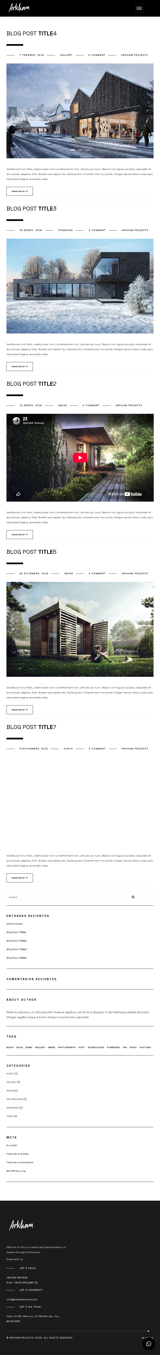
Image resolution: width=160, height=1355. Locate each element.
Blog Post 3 (16, 949)
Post (82, 1047)
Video (133, 1047)
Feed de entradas (17, 1153)
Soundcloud (96, 1047)
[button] (72, 149)
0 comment (97, 55)
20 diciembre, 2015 (34, 573)
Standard (65, 230)
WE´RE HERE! (13, 1321)
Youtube (145, 1047)
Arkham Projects (134, 55)
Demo (28, 1047)
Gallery (66, 55)
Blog (19, 1047)
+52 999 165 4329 (17, 1277)
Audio (68, 748)
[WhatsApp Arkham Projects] (148, 1344)
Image (62, 405)
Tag (124, 1047)
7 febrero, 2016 (32, 55)
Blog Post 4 (16, 940)
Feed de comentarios (20, 1162)
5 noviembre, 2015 (34, 748)
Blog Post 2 (16, 958)
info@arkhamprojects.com (21, 1299)
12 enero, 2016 (31, 405)
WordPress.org (15, 1171)
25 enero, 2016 (31, 230)
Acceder (12, 1145)
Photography (67, 1047)
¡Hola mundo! (14, 923)
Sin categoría (14, 1099)
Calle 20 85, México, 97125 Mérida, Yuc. (33, 1316)
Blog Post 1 (16, 932)
